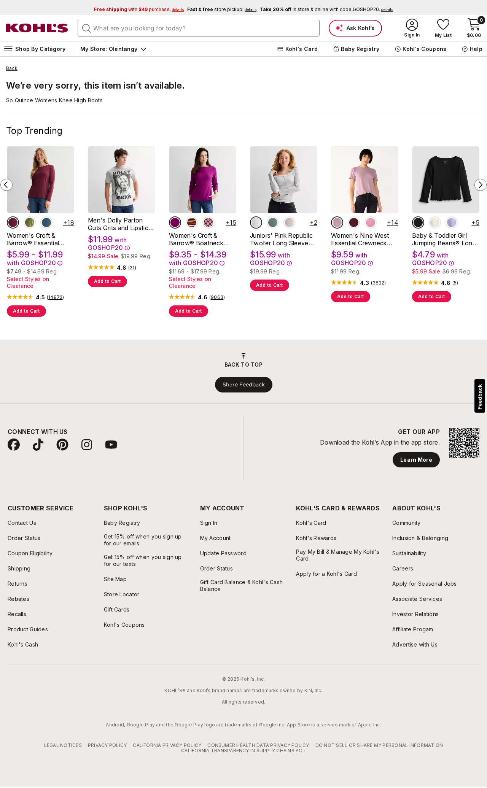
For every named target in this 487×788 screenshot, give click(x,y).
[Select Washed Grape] (337, 222)
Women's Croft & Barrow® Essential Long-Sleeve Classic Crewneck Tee (36, 239)
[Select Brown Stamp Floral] (208, 222)
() (55, 297)
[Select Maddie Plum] (354, 222)
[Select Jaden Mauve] (370, 222)
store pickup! (221, 9)
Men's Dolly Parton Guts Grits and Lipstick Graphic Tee (119, 224)
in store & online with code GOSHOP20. (326, 9)
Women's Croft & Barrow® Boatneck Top (196, 239)
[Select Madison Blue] (46, 222)
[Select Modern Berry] (175, 222)
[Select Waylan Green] (30, 222)
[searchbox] (199, 28)
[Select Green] (273, 222)
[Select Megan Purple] (452, 222)
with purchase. (139, 9)
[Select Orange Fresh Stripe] (192, 222)
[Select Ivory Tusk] (435, 222)
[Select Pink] (289, 222)
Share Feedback (244, 384)
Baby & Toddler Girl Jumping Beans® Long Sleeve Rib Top (444, 239)
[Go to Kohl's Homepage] (37, 28)
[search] (86, 27)
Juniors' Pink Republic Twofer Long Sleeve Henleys (281, 239)
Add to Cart (26, 311)
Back (12, 68)
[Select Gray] (256, 222)
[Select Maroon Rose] (13, 222)
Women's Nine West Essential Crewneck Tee (360, 239)
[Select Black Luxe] (418, 222)
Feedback (480, 397)
